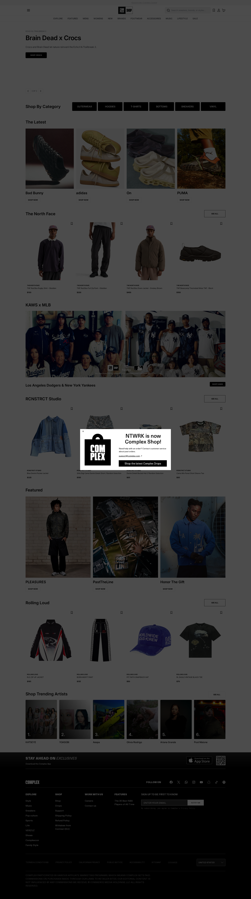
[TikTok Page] (216, 782)
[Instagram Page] (193, 782)
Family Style (32, 845)
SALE (195, 18)
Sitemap (156, 862)
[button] (125, 54)
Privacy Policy (188, 808)
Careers (89, 800)
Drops (58, 805)
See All (216, 694)
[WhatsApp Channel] (186, 782)
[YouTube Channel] (201, 782)
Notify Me (195, 802)
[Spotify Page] (224, 782)
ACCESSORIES (154, 18)
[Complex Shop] (125, 10)
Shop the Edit (37, 55)
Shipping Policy (63, 815)
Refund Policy (62, 820)
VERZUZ (30, 830)
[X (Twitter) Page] (178, 782)
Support (59, 810)
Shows (29, 835)
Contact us (90, 805)
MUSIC (169, 18)
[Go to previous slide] (28, 91)
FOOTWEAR (136, 18)
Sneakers (30, 810)
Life (28, 825)
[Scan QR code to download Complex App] (220, 760)
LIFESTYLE (182, 18)
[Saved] (214, 10)
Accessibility (137, 862)
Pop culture (32, 815)
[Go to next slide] (40, 91)
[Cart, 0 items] (223, 10)
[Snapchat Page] (208, 782)
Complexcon (32, 840)
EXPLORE (58, 18)
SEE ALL (214, 214)
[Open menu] (28, 10)
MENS (86, 18)
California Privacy (89, 862)
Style (28, 800)
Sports (29, 820)
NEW (110, 18)
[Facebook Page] (171, 782)
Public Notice (115, 862)
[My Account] (218, 10)
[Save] (71, 223)
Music (29, 805)
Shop (58, 800)
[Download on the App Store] (199, 761)
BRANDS (122, 18)
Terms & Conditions (37, 862)
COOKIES (172, 862)
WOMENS (98, 18)
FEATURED (73, 18)
